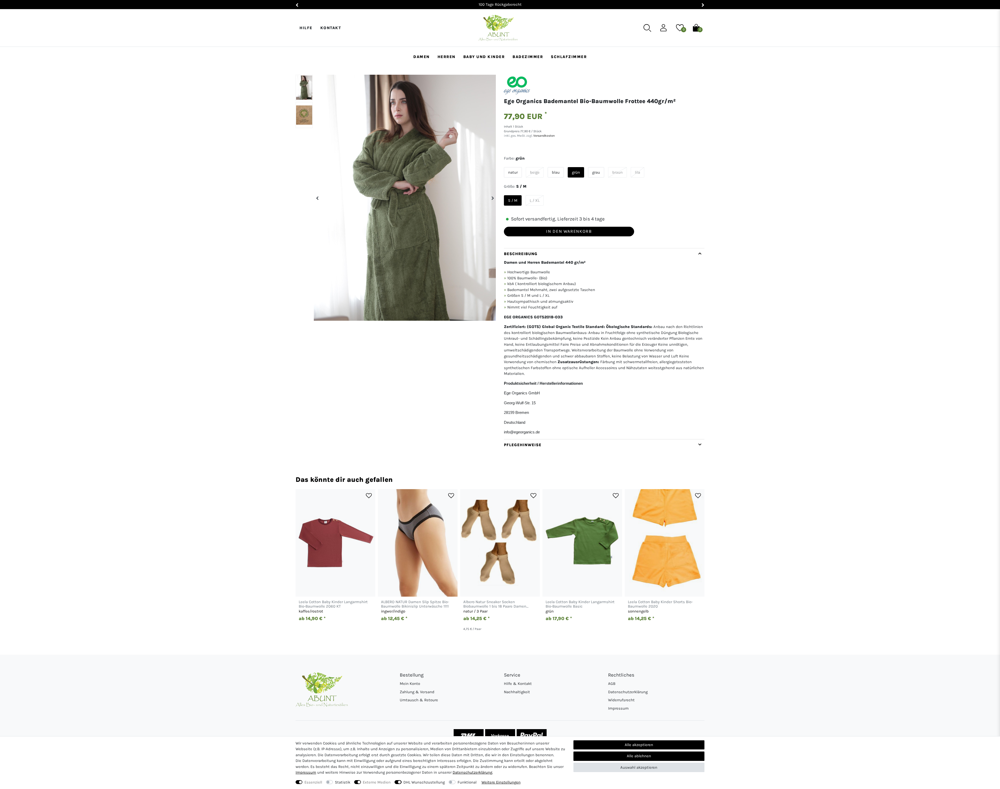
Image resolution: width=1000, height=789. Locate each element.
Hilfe (305, 28)
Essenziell (313, 782)
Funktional (467, 782)
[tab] (604, 343)
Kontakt (330, 28)
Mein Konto (410, 683)
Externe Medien (377, 782)
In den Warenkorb (569, 231)
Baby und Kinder (484, 56)
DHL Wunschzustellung (424, 782)
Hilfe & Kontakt (518, 683)
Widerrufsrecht (621, 700)
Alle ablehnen (639, 756)
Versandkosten (544, 135)
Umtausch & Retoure (419, 700)
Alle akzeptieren (639, 744)
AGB (611, 683)
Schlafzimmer (569, 56)
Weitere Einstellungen (501, 782)
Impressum (618, 708)
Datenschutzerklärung (628, 692)
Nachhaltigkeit (517, 692)
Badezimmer (527, 56)
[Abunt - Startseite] (498, 28)
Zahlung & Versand (417, 692)
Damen (421, 56)
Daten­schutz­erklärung (472, 772)
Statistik (342, 782)
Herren (446, 56)
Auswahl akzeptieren (638, 767)
